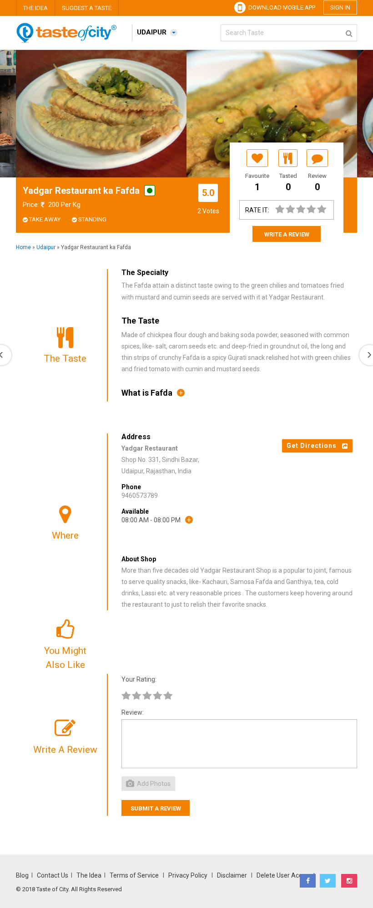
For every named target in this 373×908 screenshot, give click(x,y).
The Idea (35, 8)
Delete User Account (286, 875)
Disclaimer (232, 875)
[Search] (349, 31)
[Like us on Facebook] (308, 881)
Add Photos (153, 783)
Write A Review (286, 234)
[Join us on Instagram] (349, 881)
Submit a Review (156, 808)
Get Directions (314, 445)
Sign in (340, 7)
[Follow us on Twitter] (328, 881)
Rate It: (257, 210)
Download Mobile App (280, 7)
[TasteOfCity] (70, 41)
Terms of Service (135, 875)
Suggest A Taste (86, 8)
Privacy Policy (187, 875)
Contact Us (52, 875)
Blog (22, 875)
